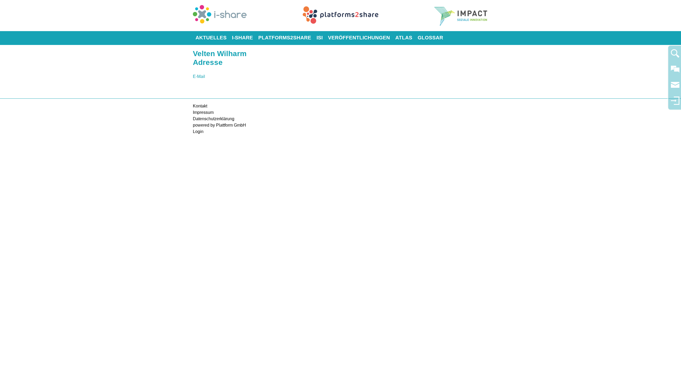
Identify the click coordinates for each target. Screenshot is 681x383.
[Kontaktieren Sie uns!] (675, 71)
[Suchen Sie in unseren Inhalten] (675, 55)
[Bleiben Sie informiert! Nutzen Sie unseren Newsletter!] (675, 87)
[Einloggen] (675, 103)
